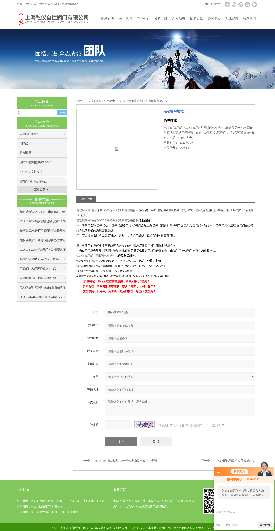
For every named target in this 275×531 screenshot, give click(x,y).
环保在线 (165, 527)
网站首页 (107, 18)
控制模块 (26, 153)
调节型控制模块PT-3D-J (35, 162)
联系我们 (249, 18)
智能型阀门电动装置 (33, 181)
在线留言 (231, 18)
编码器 (24, 143)
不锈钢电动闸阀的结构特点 (38, 268)
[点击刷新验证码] (144, 424)
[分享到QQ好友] (254, 4)
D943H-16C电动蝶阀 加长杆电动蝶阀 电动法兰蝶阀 (125, 460)
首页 (99, 100)
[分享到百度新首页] (247, 4)
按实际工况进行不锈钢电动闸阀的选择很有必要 (42, 232)
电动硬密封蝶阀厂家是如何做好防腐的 (42, 289)
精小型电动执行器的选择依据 (39, 259)
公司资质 (214, 18)
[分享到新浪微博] (240, 4)
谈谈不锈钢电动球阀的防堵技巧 (41, 297)
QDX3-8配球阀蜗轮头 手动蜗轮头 (234, 460)
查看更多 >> (41, 189)
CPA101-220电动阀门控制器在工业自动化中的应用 (43, 223)
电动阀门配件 (29, 134)
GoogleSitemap (180, 527)
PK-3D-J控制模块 (31, 171)
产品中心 (143, 18)
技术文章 (196, 18)
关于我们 (125, 18)
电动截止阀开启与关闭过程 (38, 278)
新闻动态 (178, 18)
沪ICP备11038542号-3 (131, 527)
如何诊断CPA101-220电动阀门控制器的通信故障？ (43, 213)
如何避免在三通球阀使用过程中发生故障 (42, 242)
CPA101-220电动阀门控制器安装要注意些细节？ (43, 251)
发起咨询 (265, 524)
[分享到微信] (234, 4)
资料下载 (160, 18)
